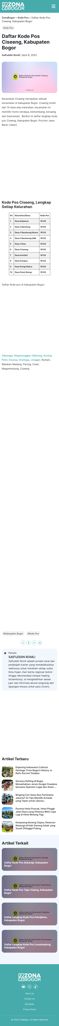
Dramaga (24, 359)
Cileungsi (7, 355)
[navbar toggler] (53, 6)
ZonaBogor (8, 17)
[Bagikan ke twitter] (23, 642)
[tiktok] (35, 986)
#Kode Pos (33, 633)
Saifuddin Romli (11, 55)
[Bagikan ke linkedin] (40, 642)
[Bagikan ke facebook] (28, 642)
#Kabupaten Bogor (13, 633)
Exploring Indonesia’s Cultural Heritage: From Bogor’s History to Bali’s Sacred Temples (34, 770)
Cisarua (13, 359)
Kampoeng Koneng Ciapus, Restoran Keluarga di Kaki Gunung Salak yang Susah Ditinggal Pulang (35, 825)
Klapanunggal (22, 355)
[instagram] (29, 986)
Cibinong (36, 355)
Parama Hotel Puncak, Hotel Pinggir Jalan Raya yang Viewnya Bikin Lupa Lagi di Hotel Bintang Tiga (36, 811)
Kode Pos (23, 17)
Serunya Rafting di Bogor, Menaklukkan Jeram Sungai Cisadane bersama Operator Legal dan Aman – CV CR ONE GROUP (36, 784)
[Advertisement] (29, 321)
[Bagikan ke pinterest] (34, 642)
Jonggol (35, 359)
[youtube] (23, 986)
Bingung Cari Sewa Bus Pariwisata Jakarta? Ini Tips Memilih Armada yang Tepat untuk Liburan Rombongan (35, 797)
